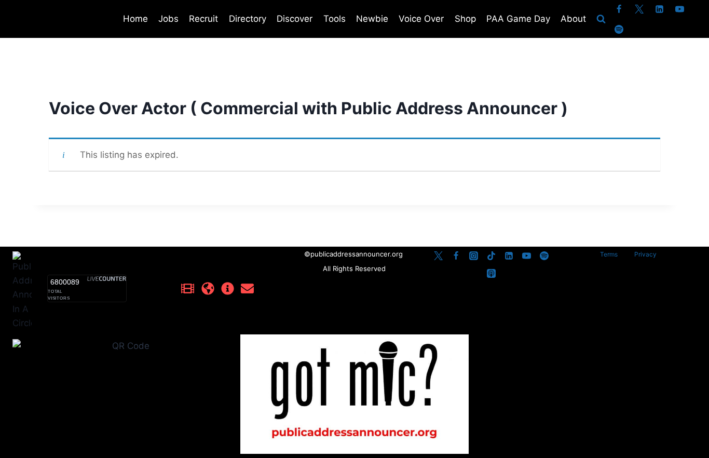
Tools (334, 19)
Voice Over (421, 19)
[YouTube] (680, 9)
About (573, 19)
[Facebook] (619, 9)
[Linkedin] (660, 9)
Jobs (168, 19)
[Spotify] (619, 29)
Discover (294, 19)
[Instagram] (474, 255)
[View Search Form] (601, 19)
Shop (465, 19)
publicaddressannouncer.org (357, 254)
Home (135, 19)
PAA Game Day (518, 19)
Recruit (203, 19)
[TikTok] (491, 255)
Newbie (372, 19)
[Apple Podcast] (491, 273)
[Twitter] (639, 9)
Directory (247, 19)
